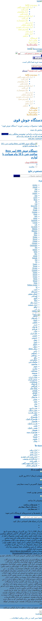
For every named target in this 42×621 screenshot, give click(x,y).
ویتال (35, 441)
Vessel (35, 275)
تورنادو (34, 329)
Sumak (34, 258)
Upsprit (34, 270)
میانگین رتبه (13, 134)
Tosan (35, 266)
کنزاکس (34, 386)
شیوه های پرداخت (30, 505)
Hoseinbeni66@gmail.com (22, 553)
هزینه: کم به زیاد (36, 136)
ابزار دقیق (33, 454)
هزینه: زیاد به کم (23, 136)
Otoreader (33, 245)
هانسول (34, 421)
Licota (35, 223)
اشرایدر (34, 296)
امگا (35, 300)
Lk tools (34, 227)
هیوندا (35, 437)
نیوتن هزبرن (32, 412)
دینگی (35, 347)
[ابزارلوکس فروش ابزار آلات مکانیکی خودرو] (39, 1)
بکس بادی (33, 461)
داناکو (35, 344)
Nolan (35, 237)
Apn (35, 191)
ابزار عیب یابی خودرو (29, 457)
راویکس (34, 353)
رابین (35, 351)
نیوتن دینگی (33, 410)
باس (35, 309)
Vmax (35, 277)
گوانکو (35, 393)
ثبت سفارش (32, 509)
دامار (35, 342)
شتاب (35, 375)
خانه (40, 126)
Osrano (34, 243)
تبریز (35, 325)
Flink (35, 208)
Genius (34, 212)
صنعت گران (32, 379)
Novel (35, 239)
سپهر (35, 366)
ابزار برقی (33, 450)
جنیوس (34, 338)
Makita (34, 229)
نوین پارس (33, 408)
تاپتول (35, 320)
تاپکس (34, 322)
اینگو (35, 307)
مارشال (34, 397)
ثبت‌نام (24, 71)
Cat (36, 204)
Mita (35, 233)
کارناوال (34, 384)
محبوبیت (22, 134)
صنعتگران (33, 382)
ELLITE (34, 206)
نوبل (35, 404)
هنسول (34, 430)
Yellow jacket (32, 285)
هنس (35, 426)
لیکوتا (35, 395)
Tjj (36, 262)
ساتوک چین (33, 362)
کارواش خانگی (31, 465)
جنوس (34, 336)
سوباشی (34, 371)
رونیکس (34, 355)
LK (36, 225)
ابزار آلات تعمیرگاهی (29, 463)
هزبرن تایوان (32, 423)
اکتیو (35, 298)
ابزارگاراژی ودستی (30, 459)
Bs (36, 202)
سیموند (34, 373)
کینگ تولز (33, 388)
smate (35, 256)
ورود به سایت (37, 69)
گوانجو (34, 390)
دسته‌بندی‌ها (37, 49)
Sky (35, 254)
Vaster (35, 272)
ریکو (35, 358)
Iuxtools (34, 220)
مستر (35, 399)
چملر (35, 340)
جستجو (16, 176)
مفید (35, 401)
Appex (34, 193)
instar (35, 218)
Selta (35, 252)
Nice (35, 235)
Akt (36, 189)
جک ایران (33, 333)
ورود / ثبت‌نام (37, 66)
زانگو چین (33, 360)
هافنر (35, 415)
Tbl (36, 260)
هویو (35, 434)
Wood (35, 281)
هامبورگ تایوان (31, 419)
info (35, 216)
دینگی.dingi (33, 349)
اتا (36, 287)
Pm (36, 247)
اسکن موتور (32, 294)
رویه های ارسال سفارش (27, 507)
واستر (35, 439)
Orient (35, 241)
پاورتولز (34, 318)
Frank (35, 210)
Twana (34, 268)
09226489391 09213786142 (20, 551)
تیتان (35, 331)
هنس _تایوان (32, 428)
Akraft (35, 187)
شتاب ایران (33, 377)
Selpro (35, 250)
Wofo (35, 279)
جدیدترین (5, 134)
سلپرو (35, 368)
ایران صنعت (32, 305)
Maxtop (34, 231)
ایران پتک (33, 303)
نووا (36, 406)
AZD (35, 198)
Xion (35, 283)
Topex (35, 264)
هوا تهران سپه (32, 432)
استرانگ (34, 292)
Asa (35, 195)
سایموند (34, 364)
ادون (35, 289)
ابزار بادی (33, 452)
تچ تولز (34, 327)
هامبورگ (34, 417)
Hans (35, 214)
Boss (35, 200)
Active (34, 185)
